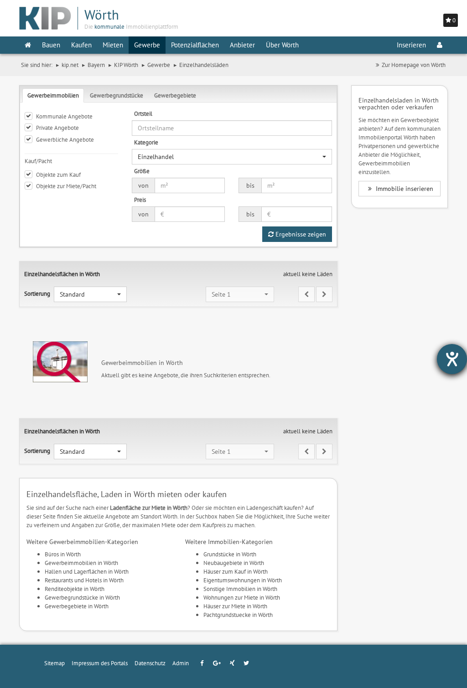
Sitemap (54, 663)
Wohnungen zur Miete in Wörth (241, 597)
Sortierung (37, 293)
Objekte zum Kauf (58, 174)
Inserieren (411, 45)
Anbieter (242, 45)
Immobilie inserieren (403, 189)
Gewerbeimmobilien (53, 95)
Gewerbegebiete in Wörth (77, 606)
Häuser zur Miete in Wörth (235, 606)
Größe (142, 171)
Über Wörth (282, 45)
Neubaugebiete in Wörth (233, 563)
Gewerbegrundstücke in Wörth (82, 597)
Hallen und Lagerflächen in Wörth (87, 571)
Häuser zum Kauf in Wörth (235, 571)
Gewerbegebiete (175, 95)
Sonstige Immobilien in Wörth (240, 589)
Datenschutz (150, 663)
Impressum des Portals (100, 663)
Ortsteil (143, 113)
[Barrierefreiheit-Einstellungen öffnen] (452, 359)
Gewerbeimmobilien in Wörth (81, 563)
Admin (180, 663)
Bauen (51, 45)
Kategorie (146, 142)
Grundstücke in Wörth (229, 554)
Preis (140, 199)
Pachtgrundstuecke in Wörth (238, 615)
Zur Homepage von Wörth (414, 65)
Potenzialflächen (195, 45)
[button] (232, 156)
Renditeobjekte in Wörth (74, 589)
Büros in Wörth (63, 554)
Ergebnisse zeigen (300, 234)
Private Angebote (57, 127)
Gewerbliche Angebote (65, 139)
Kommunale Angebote (64, 116)
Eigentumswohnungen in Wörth (242, 580)
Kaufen (81, 45)
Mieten (113, 45)
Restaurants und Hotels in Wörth (84, 580)
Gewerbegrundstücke (116, 95)
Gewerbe (147, 45)
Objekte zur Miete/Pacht (66, 186)
